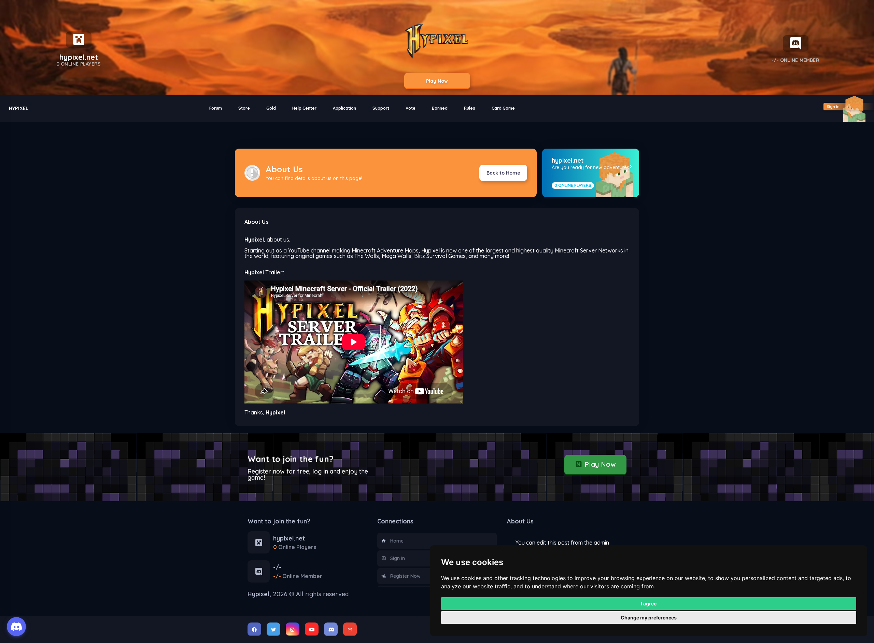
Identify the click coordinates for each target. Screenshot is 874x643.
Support (380, 108)
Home (397, 541)
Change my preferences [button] (649, 617)
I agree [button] (649, 603)
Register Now (405, 576)
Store (244, 108)
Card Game (503, 108)
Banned (440, 108)
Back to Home (503, 173)
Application (344, 108)
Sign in (397, 558)
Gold (271, 108)
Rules (469, 108)
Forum (215, 108)
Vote (410, 108)
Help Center (304, 108)
